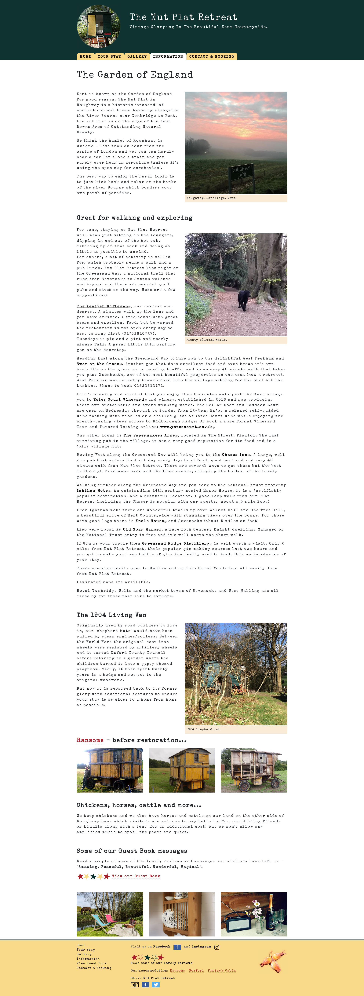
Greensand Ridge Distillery (176, 544)
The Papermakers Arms (149, 436)
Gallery (84, 954)
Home (81, 945)
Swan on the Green (98, 364)
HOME (86, 57)
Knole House (150, 521)
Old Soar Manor (141, 530)
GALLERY (137, 57)
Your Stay (86, 950)
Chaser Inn (235, 455)
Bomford (196, 970)
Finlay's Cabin (222, 970)
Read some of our (162, 963)
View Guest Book (92, 963)
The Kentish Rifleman (102, 306)
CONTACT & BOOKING (211, 57)
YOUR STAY (109, 57)
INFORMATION (168, 57)
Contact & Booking (94, 968)
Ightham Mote (92, 491)
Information (88, 959)
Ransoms (90, 741)
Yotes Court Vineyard (119, 400)
